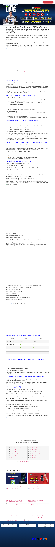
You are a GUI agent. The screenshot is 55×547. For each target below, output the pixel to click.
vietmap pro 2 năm (27, 520)
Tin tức (33, 2)
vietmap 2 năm (40, 519)
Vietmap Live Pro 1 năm (15, 449)
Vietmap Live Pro (9, 520)
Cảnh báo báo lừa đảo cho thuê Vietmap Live (40, 447)
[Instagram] (41, 539)
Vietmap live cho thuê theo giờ (37, 451)
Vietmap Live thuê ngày (15, 455)
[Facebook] (33, 539)
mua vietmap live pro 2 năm (30, 519)
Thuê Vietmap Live (35, 455)
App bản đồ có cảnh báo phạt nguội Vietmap (39, 457)
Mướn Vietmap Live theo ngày (37, 453)
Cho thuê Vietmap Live (19, 519)
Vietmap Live (46, 519)
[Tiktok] (38, 539)
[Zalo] (44, 539)
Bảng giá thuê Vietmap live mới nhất (17, 457)
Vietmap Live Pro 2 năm (15, 451)
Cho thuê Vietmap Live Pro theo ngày (17, 447)
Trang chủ (19, 2)
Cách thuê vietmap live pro (36, 449)
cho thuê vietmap (11, 519)
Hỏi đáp (27, 2)
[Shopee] (46, 539)
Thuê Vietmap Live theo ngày (16, 453)
